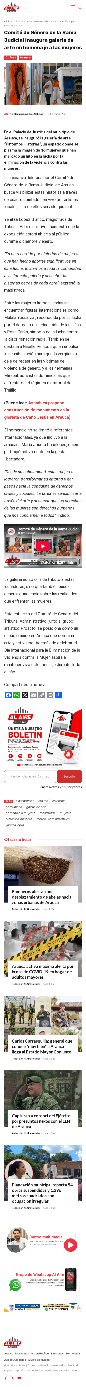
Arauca (25, 57)
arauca (43, 801)
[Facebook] (6, 1378)
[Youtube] (19, 1378)
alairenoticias (25, 801)
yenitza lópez (15, 825)
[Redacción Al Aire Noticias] (7, 114)
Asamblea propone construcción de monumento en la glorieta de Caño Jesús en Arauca (36, 410)
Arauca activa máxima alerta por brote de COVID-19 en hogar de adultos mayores (43, 972)
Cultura (17, 21)
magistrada (47, 813)
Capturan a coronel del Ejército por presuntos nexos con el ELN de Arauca (41, 1121)
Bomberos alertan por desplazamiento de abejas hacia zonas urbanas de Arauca (42, 897)
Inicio (7, 21)
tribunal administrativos (53, 819)
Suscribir (69, 776)
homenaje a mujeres (20, 813)
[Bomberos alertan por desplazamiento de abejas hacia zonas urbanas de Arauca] (43, 874)
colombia (58, 801)
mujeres (65, 813)
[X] (12, 1378)
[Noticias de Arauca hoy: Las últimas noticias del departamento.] (43, 1342)
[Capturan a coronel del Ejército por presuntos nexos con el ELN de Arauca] (43, 1098)
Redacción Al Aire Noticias (28, 114)
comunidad (14, 807)
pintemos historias (19, 819)
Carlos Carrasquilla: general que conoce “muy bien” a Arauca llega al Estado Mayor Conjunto (42, 1046)
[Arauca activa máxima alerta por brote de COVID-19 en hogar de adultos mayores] (43, 949)
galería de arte (36, 807)
